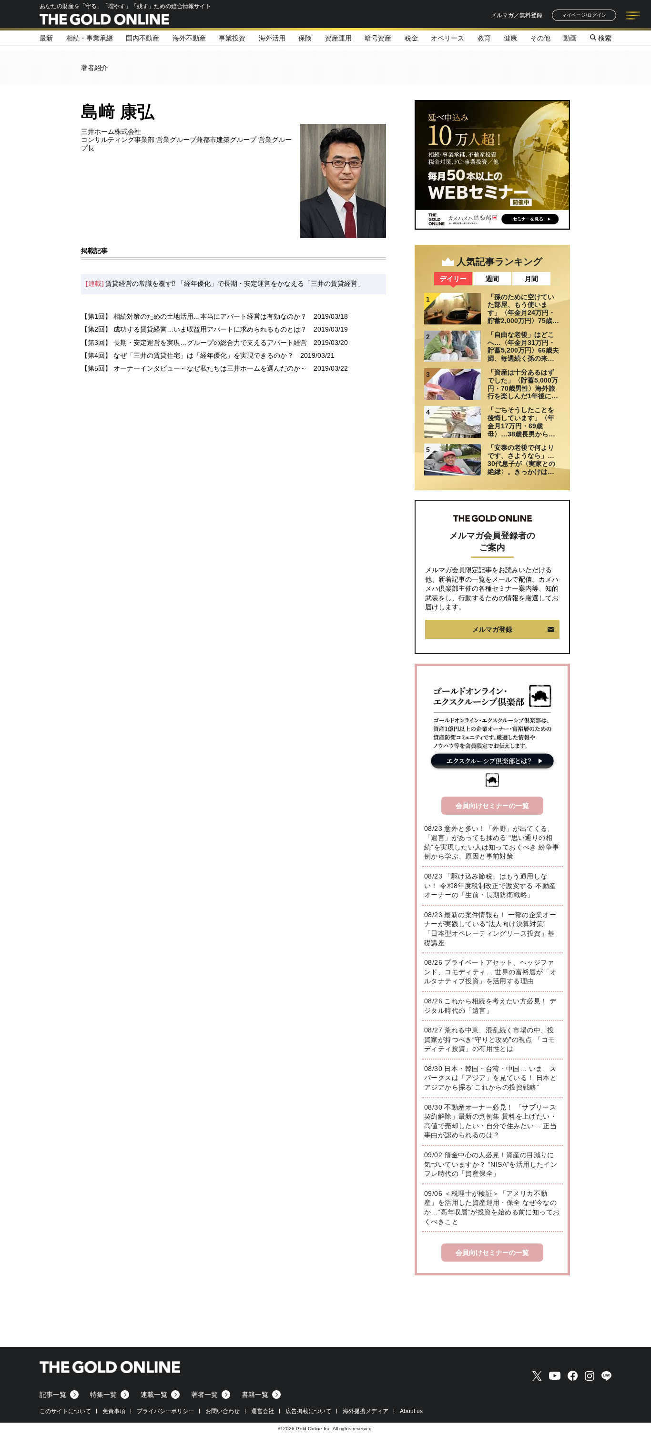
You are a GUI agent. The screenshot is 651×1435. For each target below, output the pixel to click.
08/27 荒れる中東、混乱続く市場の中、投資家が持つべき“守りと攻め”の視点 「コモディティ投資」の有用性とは (489, 1039)
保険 (305, 38)
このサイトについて (65, 1411)
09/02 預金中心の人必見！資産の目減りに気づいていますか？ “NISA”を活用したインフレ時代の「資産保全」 (490, 1164)
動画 (570, 38)
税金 (411, 38)
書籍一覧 (255, 1394)
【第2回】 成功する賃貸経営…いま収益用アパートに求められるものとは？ (194, 329)
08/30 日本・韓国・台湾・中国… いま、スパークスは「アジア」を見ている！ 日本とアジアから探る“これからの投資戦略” (490, 1078)
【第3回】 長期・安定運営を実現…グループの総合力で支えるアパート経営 (194, 342)
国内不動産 (142, 38)
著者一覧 (204, 1394)
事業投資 (232, 38)
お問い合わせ (222, 1411)
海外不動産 (189, 38)
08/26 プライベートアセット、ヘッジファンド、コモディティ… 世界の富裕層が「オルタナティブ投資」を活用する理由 (490, 972)
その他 (540, 38)
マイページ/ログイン (584, 15)
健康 (510, 38)
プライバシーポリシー (165, 1411)
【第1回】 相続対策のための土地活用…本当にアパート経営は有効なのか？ (194, 316)
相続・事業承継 (89, 38)
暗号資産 (378, 38)
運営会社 (262, 1411)
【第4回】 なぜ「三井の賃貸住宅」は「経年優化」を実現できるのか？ (187, 355)
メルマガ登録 (492, 629)
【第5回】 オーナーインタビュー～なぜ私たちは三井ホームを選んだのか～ (194, 368)
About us (411, 1411)
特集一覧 (103, 1394)
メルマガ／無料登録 (516, 15)
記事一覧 (53, 1394)
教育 (484, 38)
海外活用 (272, 38)
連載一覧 (154, 1394)
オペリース (447, 38)
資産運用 (338, 38)
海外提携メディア (365, 1411)
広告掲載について (308, 1411)
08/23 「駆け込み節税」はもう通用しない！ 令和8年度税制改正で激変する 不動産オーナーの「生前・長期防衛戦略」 (490, 885)
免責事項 (113, 1411)
